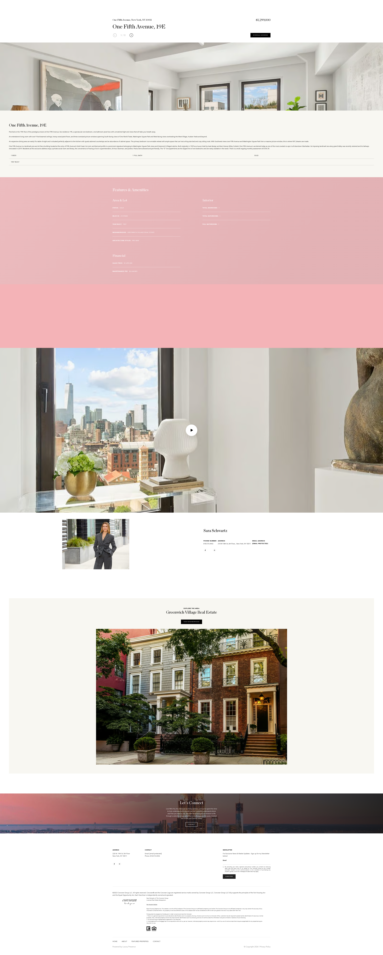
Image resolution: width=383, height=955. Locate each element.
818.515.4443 (208, 544)
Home (115, 941)
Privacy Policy (265, 947)
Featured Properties (140, 941)
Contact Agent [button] (211, 557)
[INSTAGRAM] (214, 550)
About (124, 941)
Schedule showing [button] (260, 35)
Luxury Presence (129, 947)
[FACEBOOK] (205, 550)
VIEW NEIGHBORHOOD (191, 622)
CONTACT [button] (191, 824)
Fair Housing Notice (152, 904)
